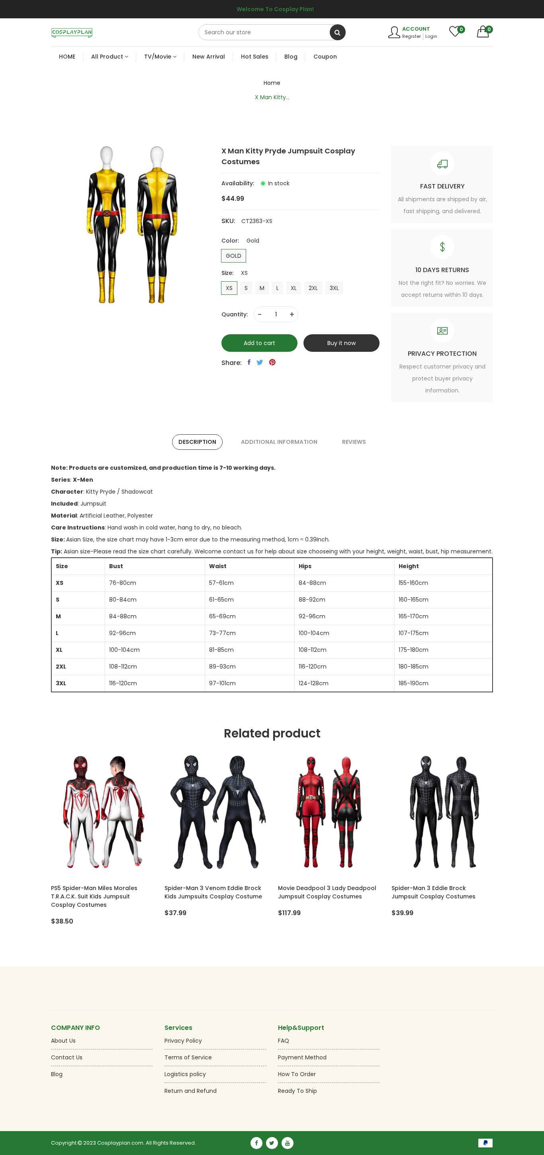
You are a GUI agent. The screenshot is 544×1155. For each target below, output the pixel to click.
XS (229, 288)
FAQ (283, 1041)
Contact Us (66, 1057)
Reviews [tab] (354, 442)
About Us (63, 1041)
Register (411, 36)
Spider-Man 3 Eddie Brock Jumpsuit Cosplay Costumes (433, 892)
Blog (57, 1074)
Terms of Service (188, 1057)
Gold (233, 256)
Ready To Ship (297, 1091)
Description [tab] (197, 442)
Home (272, 83)
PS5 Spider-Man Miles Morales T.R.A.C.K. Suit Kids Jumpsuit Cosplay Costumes (94, 896)
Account (416, 29)
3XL (334, 288)
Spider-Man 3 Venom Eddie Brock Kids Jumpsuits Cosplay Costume (213, 892)
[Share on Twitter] (259, 362)
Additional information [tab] (279, 442)
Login (431, 36)
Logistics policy (185, 1074)
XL (294, 288)
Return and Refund (190, 1091)
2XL (313, 288)
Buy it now (341, 343)
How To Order (297, 1074)
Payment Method (302, 1057)
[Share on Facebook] (249, 362)
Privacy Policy (183, 1041)
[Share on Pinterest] (272, 362)
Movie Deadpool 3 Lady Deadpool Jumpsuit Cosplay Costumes (327, 892)
